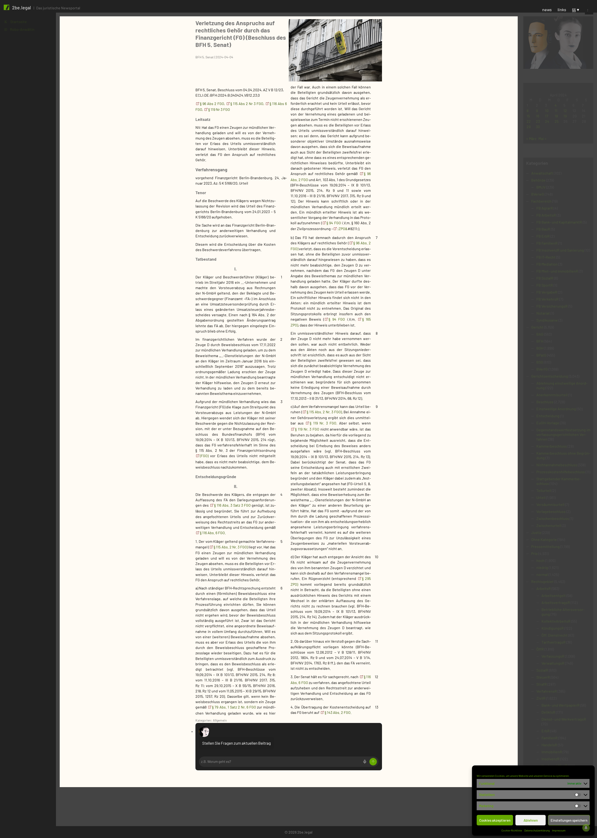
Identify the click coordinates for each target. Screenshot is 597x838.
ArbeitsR (543, 588)
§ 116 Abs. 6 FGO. (213, 532)
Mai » (542, 138)
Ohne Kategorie (544, 539)
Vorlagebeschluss (551, 511)
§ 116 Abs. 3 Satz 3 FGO (233, 505)
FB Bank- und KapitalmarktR (559, 222)
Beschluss (544, 402)
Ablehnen (531, 820)
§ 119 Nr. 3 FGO (307, 429)
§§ (574, 9)
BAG (539, 334)
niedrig (542, 567)
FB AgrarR (544, 208)
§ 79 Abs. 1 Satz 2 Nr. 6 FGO (234, 707)
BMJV (540, 187)
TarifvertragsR (553, 642)
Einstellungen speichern (569, 820)
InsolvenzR (550, 759)
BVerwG (537, 194)
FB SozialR (544, 278)
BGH (539, 348)
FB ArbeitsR (546, 215)
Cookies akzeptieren (494, 820)
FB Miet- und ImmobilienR (557, 271)
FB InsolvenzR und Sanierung (560, 250)
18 (556, 116)
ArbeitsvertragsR (555, 602)
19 (565, 116)
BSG (539, 362)
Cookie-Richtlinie (511, 830)
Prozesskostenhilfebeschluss (560, 472)
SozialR (542, 670)
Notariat (543, 313)
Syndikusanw (547, 320)
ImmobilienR (551, 752)
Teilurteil (543, 490)
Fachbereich (541, 201)
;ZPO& (342, 228)
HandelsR (549, 745)
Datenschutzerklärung (537, 830)
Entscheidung (547, 416)
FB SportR (544, 285)
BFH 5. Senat (204, 57)
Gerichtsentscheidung (549, 376)
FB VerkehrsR (547, 299)
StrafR (541, 684)
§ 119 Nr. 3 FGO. (323, 423)
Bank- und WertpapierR (560, 705)
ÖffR (540, 649)
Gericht (537, 327)
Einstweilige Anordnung (556, 409)
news (547, 9)
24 (547, 121)
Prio (534, 553)
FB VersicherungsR (552, 306)
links (562, 9)
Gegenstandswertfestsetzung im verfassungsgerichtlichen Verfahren (563, 434)
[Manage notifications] (586, 827)
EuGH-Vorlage (547, 423)
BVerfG (542, 369)
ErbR (545, 731)
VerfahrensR (546, 691)
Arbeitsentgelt (553, 595)
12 (565, 110)
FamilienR (549, 738)
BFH (539, 341)
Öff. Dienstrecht (554, 635)
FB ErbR (543, 236)
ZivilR (540, 698)
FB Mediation (547, 264)
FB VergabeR (546, 292)
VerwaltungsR (552, 663)
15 (528, 116)
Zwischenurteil (548, 525)
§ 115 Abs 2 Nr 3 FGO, (247, 103)
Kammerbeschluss (551, 446)
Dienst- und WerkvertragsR (563, 719)
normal (542, 574)
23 (538, 121)
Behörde (538, 180)
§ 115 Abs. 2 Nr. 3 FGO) (231, 547)
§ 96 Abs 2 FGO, (212, 103)
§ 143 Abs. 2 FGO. (338, 712)
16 (537, 116)
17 (546, 116)
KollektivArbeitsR (555, 621)
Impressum (559, 830)
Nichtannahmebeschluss (556, 465)
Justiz (536, 532)
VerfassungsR (552, 656)
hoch (540, 560)
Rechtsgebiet (542, 581)
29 (529, 126)
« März (531, 138)
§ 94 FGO (334, 223)
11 (556, 110)
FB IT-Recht (545, 257)
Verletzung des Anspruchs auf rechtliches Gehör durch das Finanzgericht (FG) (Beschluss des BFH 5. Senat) (240, 33)
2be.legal (21, 7)
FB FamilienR (547, 243)
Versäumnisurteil (550, 504)
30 (538, 126)
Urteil (540, 497)
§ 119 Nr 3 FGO (219, 109)
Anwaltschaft (542, 173)
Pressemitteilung (545, 546)
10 (546, 110)
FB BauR (543, 229)
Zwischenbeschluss (552, 518)
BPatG (541, 355)
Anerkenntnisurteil (552, 395)
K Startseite (15, 21)
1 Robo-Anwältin (19, 29)
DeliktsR (548, 712)
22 (529, 121)
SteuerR (543, 677)
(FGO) (204, 455)
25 (557, 121)
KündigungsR (552, 628)
